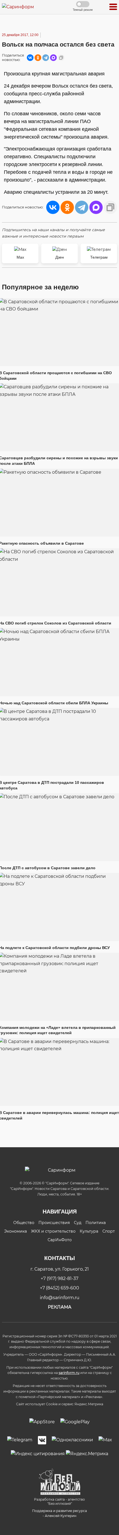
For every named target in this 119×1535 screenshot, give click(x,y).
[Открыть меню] (113, 7)
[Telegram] (45, 57)
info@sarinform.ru (59, 1297)
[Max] (105, 1440)
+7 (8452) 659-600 (59, 1288)
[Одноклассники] (38, 57)
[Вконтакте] (42, 1440)
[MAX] (53, 57)
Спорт (108, 1231)
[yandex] (38, 1453)
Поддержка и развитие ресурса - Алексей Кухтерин (59, 1513)
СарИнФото (60, 1239)
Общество (23, 1222)
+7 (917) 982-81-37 (59, 1278)
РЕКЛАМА (59, 1307)
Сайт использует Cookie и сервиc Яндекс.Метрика (59, 1404)
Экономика (15, 1231)
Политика (96, 1222)
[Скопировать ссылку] (61, 57)
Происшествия (54, 1222)
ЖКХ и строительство (53, 1231)
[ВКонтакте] (30, 57)
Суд (77, 1222)
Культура (89, 1231)
